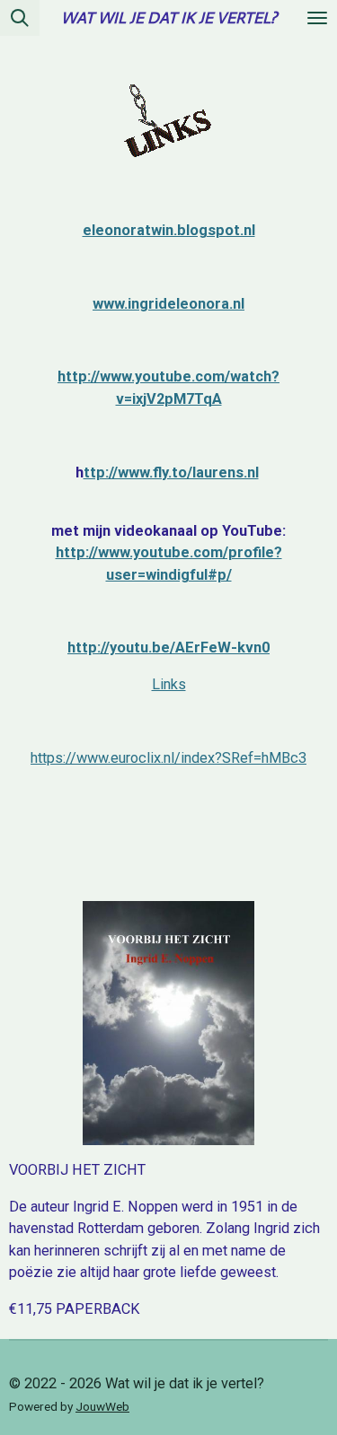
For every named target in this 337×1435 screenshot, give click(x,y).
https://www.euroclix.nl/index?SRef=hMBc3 (168, 757)
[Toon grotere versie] (168, 111)
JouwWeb (102, 1406)
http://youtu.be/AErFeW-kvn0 (168, 647)
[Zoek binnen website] (20, 18)
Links (169, 684)
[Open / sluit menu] (317, 18)
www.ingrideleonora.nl (168, 303)
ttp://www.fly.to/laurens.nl (171, 472)
